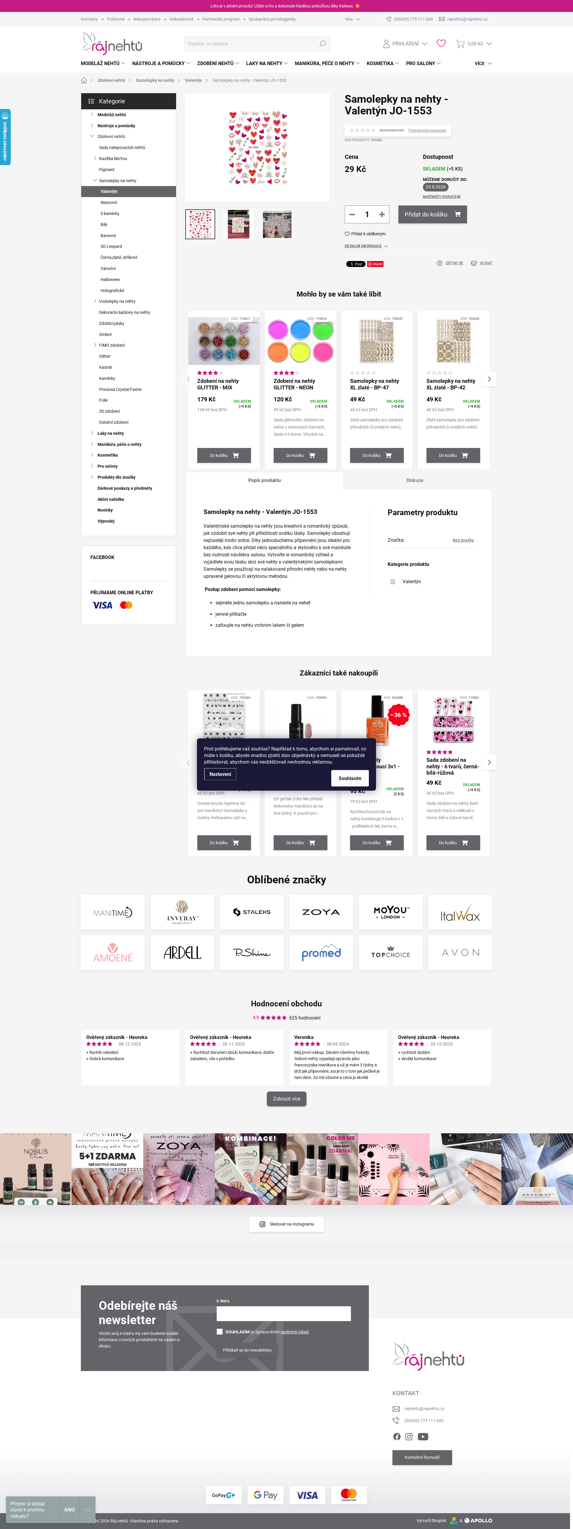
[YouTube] (423, 1435)
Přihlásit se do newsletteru (247, 1350)
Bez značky (463, 540)
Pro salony (108, 466)
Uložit (377, 264)
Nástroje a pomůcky (116, 125)
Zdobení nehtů (111, 136)
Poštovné (115, 19)
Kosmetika (108, 455)
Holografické (112, 290)
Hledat (322, 43)
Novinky (105, 510)
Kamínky (107, 378)
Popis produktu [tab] (264, 480)
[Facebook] (396, 1435)
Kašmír (105, 367)
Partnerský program (221, 19)
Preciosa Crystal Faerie (120, 389)
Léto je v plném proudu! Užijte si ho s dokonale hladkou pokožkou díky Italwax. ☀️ (285, 6)
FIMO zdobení (112, 345)
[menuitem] (104, 64)
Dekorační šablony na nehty (124, 312)
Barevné (108, 235)
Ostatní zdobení (113, 422)
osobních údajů (295, 1332)
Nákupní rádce (146, 19)
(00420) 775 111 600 (423, 1420)
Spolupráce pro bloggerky (272, 19)
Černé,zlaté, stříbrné (119, 257)
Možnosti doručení (441, 197)
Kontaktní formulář (422, 1457)
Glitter (104, 356)
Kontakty (89, 19)
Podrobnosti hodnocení (427, 130)
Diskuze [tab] (414, 480)
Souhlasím (350, 778)
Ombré (105, 334)
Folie (103, 400)
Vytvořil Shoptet (431, 1520)
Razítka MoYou (113, 158)
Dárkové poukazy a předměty (125, 488)
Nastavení (220, 774)
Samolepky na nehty (117, 180)
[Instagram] (408, 1435)
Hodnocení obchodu (286, 1003)
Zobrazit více (286, 1099)
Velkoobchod (181, 19)
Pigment (107, 169)
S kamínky (110, 213)
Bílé (104, 224)
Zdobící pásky (111, 323)
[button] (489, 378)
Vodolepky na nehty (117, 301)
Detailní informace (363, 246)
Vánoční (108, 268)
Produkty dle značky (116, 477)
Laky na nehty (111, 433)
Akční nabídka (111, 499)
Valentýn (109, 191)
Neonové (109, 202)
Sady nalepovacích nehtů (122, 147)
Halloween (110, 279)
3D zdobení (109, 411)
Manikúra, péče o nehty (119, 444)
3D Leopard (111, 246)
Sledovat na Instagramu (292, 1224)
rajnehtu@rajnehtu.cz (424, 1408)
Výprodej (106, 521)
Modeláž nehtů (112, 114)
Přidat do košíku (426, 214)
